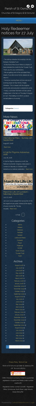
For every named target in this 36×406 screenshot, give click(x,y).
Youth (20, 256)
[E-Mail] (32, 6)
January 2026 (19, 283)
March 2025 (19, 309)
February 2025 (19, 312)
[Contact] (28, 6)
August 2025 (19, 296)
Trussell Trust (20, 253)
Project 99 (20, 245)
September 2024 (19, 325)
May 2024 (19, 335)
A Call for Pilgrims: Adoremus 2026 (16, 153)
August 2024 (19, 328)
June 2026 (19, 270)
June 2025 (19, 302)
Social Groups (20, 250)
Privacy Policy (13, 362)
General (16, 108)
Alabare (20, 227)
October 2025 (19, 291)
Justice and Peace (19, 237)
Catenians (20, 230)
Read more (7, 147)
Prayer (20, 243)
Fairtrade (20, 232)
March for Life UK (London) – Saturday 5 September (16, 193)
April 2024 (19, 338)
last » (27, 347)
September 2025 (19, 294)
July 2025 (19, 299)
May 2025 (19, 304)
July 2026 (19, 268)
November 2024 (19, 320)
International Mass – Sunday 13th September (17, 139)
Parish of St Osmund (18, 8)
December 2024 (19, 317)
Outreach (20, 240)
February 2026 (19, 281)
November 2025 (19, 289)
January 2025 (19, 315)
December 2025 (19, 286)
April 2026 (19, 276)
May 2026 (19, 273)
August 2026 (19, 265)
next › (21, 347)
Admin (20, 224)
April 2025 (19, 307)
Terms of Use (23, 362)
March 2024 (19, 341)
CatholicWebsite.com (20, 402)
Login (32, 402)
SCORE (20, 248)
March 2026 (19, 278)
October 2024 (19, 322)
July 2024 (19, 330)
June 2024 (19, 333)
